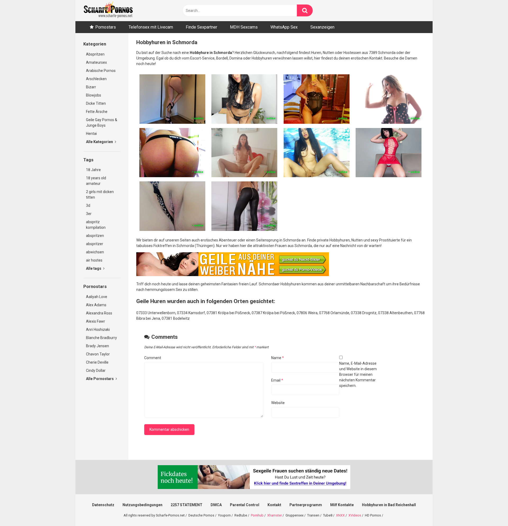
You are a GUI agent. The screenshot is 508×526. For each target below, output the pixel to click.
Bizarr (91, 87)
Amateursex (96, 62)
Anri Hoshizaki (98, 329)
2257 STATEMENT (186, 505)
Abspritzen (95, 54)
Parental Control (244, 505)
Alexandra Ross (99, 313)
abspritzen (95, 236)
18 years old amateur (96, 181)
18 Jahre (93, 170)
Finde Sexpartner (201, 27)
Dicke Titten (96, 103)
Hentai (91, 133)
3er (89, 214)
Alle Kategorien (100, 142)
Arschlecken (96, 79)
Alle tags (94, 268)
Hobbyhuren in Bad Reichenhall (389, 505)
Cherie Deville (97, 362)
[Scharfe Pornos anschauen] (108, 10)
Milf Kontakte (342, 505)
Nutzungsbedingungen (142, 505)
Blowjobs (93, 95)
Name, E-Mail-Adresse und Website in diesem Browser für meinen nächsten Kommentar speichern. (358, 374)
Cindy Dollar (96, 370)
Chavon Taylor (98, 354)
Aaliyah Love (96, 297)
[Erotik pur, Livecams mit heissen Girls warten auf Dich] (232, 275)
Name (277, 358)
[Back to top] (490, 510)
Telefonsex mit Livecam (151, 27)
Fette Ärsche (96, 111)
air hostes (94, 260)
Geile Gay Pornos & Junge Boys (101, 122)
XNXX (340, 515)
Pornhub (257, 515)
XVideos (354, 515)
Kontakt (274, 505)
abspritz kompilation (96, 225)
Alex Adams (96, 305)
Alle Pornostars (100, 379)
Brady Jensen (97, 346)
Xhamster (274, 515)
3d (88, 205)
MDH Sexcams (244, 27)
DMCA (216, 505)
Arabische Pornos (101, 70)
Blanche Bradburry (101, 338)
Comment (152, 358)
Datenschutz (103, 505)
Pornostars (105, 27)
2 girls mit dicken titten (100, 194)
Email (277, 380)
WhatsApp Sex (284, 27)
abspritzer (94, 244)
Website (278, 403)
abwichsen (95, 252)
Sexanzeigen (322, 27)
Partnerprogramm (305, 505)
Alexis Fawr (95, 321)
